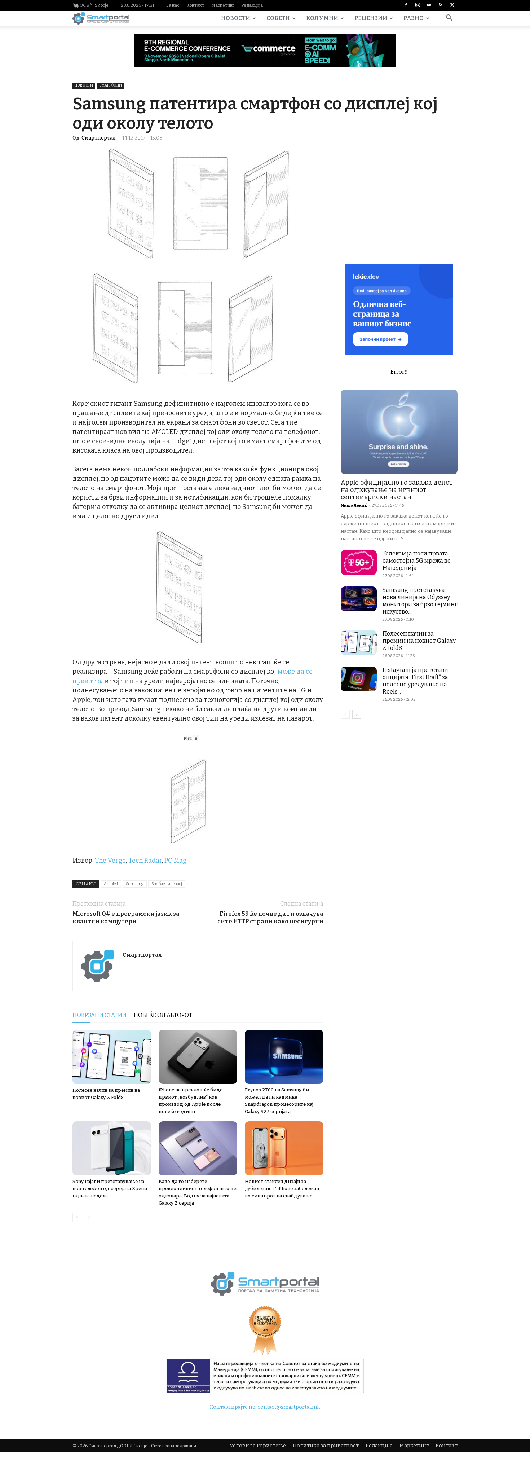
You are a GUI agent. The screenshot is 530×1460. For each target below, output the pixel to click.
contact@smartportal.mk (288, 1407)
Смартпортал (98, 138)
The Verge (110, 861)
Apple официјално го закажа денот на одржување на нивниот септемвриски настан (397, 490)
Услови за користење (258, 1446)
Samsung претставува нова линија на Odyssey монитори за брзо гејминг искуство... (420, 600)
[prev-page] (76, 1217)
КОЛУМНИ (322, 18)
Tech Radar (145, 861)
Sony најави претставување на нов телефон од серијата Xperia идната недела (109, 1189)
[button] (449, 19)
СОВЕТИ (278, 18)
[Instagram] (417, 5)
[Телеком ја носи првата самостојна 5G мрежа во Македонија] (359, 562)
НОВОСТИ (235, 18)
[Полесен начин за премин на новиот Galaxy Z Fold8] (111, 1057)
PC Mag (175, 861)
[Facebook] (406, 5)
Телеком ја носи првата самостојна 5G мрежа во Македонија (417, 560)
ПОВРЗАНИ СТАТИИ (99, 1015)
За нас (173, 5)
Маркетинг (222, 5)
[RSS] (440, 5)
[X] (452, 5)
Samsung (134, 883)
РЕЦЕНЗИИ (370, 18)
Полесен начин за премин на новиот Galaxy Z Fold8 (419, 640)
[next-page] (88, 1217)
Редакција (252, 5)
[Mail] (429, 5)
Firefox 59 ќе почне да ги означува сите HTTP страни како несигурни (270, 917)
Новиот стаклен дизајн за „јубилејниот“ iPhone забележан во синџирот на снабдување (282, 1189)
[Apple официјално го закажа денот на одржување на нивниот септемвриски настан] (399, 432)
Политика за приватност (326, 1446)
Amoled (111, 883)
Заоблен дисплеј (166, 883)
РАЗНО (413, 18)
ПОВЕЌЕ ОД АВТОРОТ (163, 1015)
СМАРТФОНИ (110, 85)
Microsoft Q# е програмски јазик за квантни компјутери (126, 917)
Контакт (195, 5)
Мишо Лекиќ (354, 505)
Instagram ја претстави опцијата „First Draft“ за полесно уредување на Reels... (415, 681)
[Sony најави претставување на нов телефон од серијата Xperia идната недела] (111, 1148)
